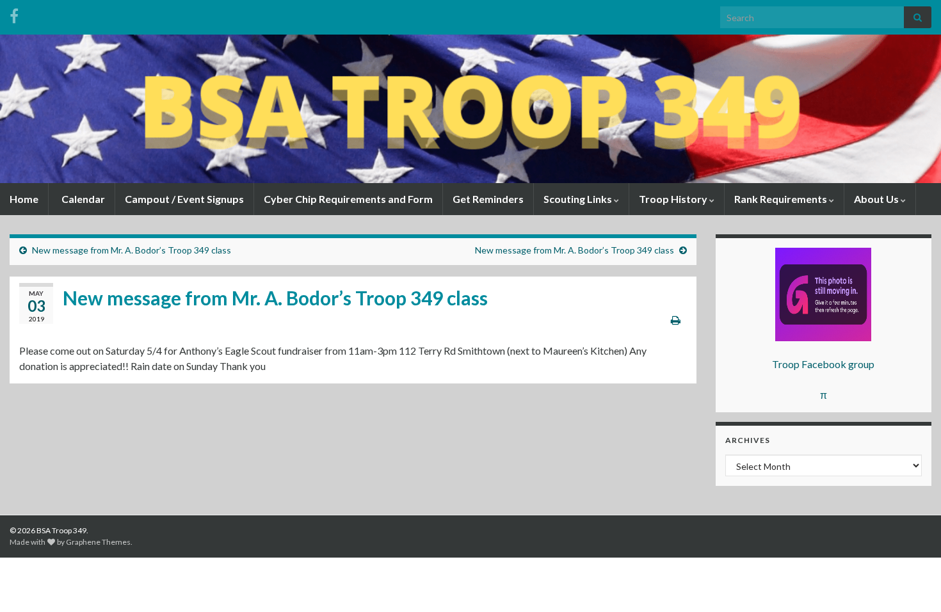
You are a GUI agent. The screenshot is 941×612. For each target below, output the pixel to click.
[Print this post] (675, 320)
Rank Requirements (781, 199)
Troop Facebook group (823, 364)
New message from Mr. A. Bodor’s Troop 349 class (131, 250)
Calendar (82, 199)
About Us (877, 199)
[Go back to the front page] (470, 109)
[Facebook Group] (14, 13)
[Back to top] (912, 583)
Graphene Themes (98, 542)
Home (24, 199)
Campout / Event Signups (184, 199)
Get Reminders (488, 199)
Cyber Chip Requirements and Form (348, 199)
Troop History (674, 199)
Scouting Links (578, 199)
